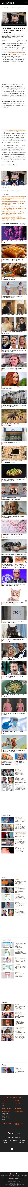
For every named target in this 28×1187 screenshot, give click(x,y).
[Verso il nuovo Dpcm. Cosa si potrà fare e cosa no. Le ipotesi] (14, 178)
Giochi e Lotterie (6, 1108)
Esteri (3, 1103)
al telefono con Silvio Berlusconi (16, 130)
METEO (16, 1067)
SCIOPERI (17, 879)
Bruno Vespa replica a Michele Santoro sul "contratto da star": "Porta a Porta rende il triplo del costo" (13, 203)
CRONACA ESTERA (19, 817)
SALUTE (16, 847)
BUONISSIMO (11, 1178)
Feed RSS (5, 1140)
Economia (17, 1103)
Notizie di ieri (5, 1113)
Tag (13, 1142)
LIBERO (2, 1175)
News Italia (21, 1142)
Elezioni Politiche (6, 1123)
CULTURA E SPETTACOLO (20, 832)
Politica (17, 1100)
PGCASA (25, 1175)
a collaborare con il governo (16, 52)
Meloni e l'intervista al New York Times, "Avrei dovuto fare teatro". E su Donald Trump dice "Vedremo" (12, 213)
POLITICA (7, 11)
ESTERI (16, 957)
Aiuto (19, 1181)
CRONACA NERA (18, 839)
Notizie (15, 1133)
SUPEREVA (17, 1178)
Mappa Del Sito (13, 1140)
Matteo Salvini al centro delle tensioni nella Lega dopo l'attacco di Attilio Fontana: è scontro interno (13, 198)
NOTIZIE (9, 2)
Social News (18, 1108)
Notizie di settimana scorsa (7, 1118)
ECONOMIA (17, 894)
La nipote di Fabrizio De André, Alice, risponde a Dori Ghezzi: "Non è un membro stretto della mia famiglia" (13, 218)
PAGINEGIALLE (11, 1175)
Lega (3, 165)
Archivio (6, 1142)
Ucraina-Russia (19, 1111)
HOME (2, 11)
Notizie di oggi (6, 1111)
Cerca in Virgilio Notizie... (13, 1137)
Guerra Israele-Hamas (19, 1124)
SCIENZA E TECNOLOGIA (20, 1027)
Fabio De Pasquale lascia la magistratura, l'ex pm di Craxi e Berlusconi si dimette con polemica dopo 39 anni (13, 208)
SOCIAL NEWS (18, 824)
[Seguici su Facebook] (12, 1149)
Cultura (4, 1106)
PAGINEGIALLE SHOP (19, 1175)
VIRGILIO (6, 1175)
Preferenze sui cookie (12, 1181)
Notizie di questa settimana (6, 1115)
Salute (16, 1106)
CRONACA (17, 887)
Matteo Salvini (11, 165)
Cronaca (4, 1100)
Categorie (22, 1140)
